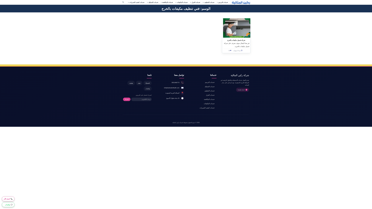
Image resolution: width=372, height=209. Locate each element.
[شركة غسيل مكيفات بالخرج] (236, 28)
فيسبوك (147, 83)
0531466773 (175, 82)
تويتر (139, 83)
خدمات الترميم (223, 2)
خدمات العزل (196, 2)
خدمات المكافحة (167, 2)
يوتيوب (131, 83)
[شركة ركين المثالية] (241, 2)
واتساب (148, 88)
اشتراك (127, 99)
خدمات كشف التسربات (136, 2)
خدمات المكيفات (182, 2)
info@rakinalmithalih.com (171, 88)
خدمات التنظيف (209, 2)
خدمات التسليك (153, 2)
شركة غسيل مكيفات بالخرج (236, 40)
